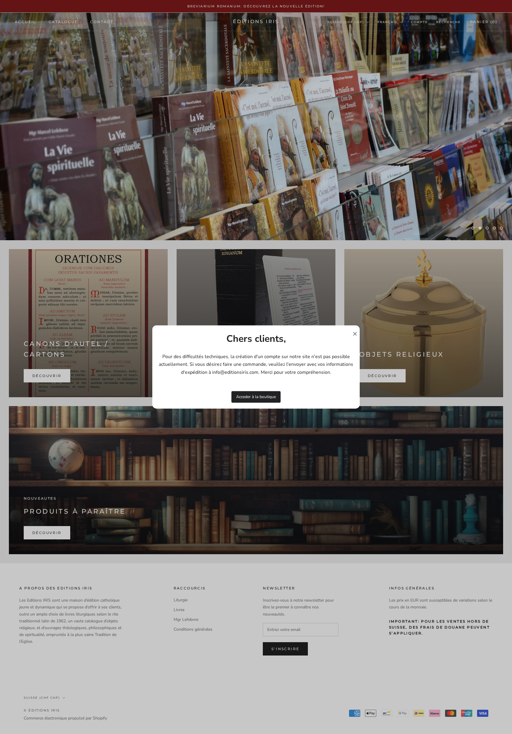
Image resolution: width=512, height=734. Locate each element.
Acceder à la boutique (256, 397)
